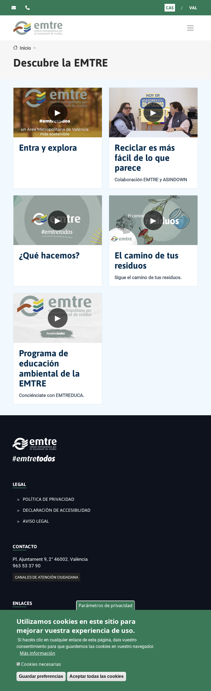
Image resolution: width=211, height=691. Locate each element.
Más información (37, 653)
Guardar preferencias (41, 676)
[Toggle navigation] (190, 28)
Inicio (25, 48)
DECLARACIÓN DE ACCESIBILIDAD (56, 510)
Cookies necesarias (41, 664)
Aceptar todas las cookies (97, 676)
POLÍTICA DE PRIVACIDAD (48, 499)
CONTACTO (25, 546)
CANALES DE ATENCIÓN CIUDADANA (46, 577)
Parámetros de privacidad (105, 605)
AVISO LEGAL (36, 521)
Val (193, 7)
